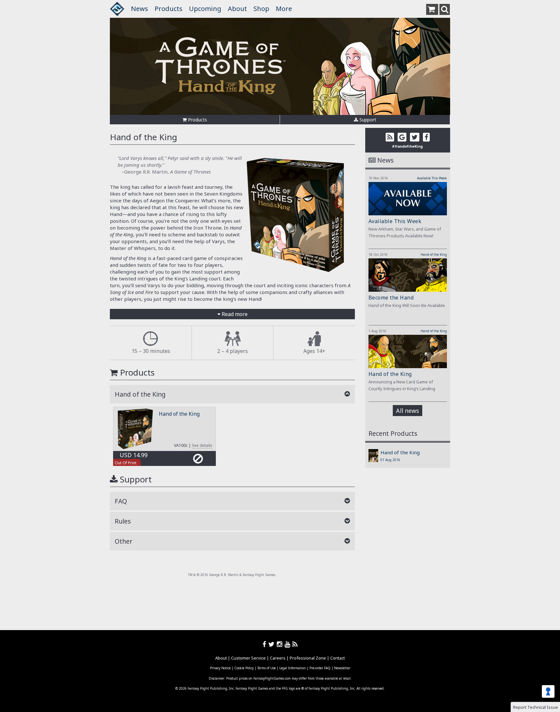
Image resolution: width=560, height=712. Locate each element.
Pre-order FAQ (320, 668)
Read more (234, 314)
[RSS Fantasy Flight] (295, 644)
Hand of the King (179, 413)
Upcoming (205, 8)
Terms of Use (266, 668)
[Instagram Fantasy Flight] (281, 644)
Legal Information (292, 668)
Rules (123, 521)
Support (367, 120)
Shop (261, 8)
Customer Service (248, 658)
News (139, 8)
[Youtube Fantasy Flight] (288, 644)
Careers (278, 658)
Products (168, 8)
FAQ (121, 501)
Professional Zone (308, 658)
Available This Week (432, 178)
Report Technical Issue (535, 707)
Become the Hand (391, 297)
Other (123, 541)
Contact (337, 658)
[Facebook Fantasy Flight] (265, 644)
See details (202, 445)
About (237, 8)
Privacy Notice (220, 668)
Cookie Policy (244, 668)
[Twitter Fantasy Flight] (272, 644)
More (284, 8)
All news (407, 410)
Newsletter (342, 668)
